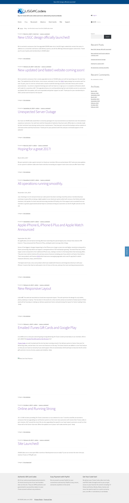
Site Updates (26, 58)
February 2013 (94, 107)
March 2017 (94, 97)
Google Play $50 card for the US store (37, 339)
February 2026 (94, 93)
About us (43, 22)
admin (37, 108)
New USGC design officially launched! (64, 2)
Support (67, 22)
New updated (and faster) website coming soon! (51, 70)
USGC (62, 81)
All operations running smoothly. (40, 183)
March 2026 (94, 91)
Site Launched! (28, 443)
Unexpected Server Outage (37, 111)
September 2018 (95, 95)
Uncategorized (27, 462)
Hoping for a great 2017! (34, 149)
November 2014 (95, 99)
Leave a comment (45, 34)
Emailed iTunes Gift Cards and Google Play (47, 327)
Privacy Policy (38, 499)
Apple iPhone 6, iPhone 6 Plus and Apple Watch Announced (50, 227)
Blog (26, 22)
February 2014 (94, 103)
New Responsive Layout (34, 288)
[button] (127, 251)
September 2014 (95, 101)
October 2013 (94, 105)
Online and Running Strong (36, 408)
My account (34, 22)
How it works (53, 22)
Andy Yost (36, 34)
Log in (95, 15)
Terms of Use (48, 499)
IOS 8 (38, 256)
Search (93, 34)
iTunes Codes (22, 343)
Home (20, 22)
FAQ (61, 22)
